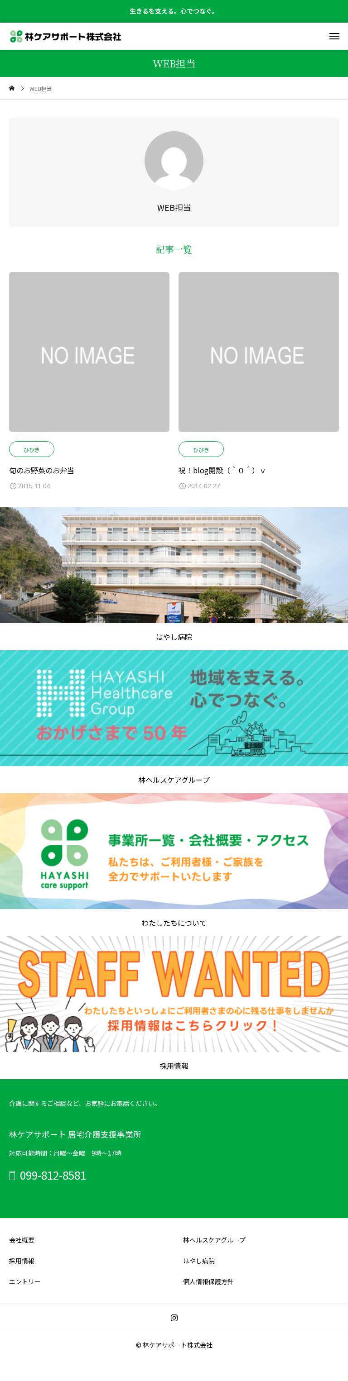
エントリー (25, 1281)
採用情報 (21, 1260)
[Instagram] (174, 1318)
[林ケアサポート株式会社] (65, 36)
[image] (89, 356)
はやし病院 (199, 1260)
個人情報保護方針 (208, 1281)
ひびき (32, 449)
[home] (11, 88)
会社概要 (21, 1239)
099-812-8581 (53, 1175)
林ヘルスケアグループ (214, 1239)
